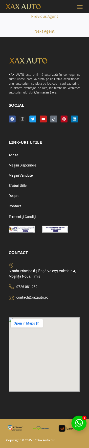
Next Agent (44, 31)
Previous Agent (44, 16)
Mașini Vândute (21, 175)
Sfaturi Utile (17, 186)
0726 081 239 (27, 287)
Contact (15, 206)
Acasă (13, 155)
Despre (14, 196)
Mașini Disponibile (22, 165)
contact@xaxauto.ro (32, 297)
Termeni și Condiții (22, 217)
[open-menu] (80, 7)
